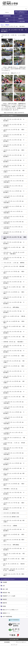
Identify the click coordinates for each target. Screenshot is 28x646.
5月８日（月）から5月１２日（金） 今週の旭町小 (13, 559)
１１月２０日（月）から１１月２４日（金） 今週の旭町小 (14, 423)
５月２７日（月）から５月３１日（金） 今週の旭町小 (13, 297)
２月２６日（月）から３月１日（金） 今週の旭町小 (13, 361)
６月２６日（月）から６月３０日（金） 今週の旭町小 (13, 508)
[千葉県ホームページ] (14, 636)
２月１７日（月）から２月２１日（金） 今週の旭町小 (13, 140)
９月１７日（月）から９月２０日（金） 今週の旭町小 (13, 243)
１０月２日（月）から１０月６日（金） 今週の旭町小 (13, 464)
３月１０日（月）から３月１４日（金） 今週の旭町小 (13, 125)
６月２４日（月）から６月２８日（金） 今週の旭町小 (13, 277)
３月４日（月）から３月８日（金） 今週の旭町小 (13, 356)
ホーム (7, 12)
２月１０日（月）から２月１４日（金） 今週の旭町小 (13, 145)
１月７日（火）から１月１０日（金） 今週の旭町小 (13, 171)
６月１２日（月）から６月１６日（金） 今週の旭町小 (13, 530)
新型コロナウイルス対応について (10, 609)
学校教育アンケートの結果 (9, 596)
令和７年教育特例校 (7, 616)
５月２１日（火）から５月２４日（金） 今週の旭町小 (13, 303)
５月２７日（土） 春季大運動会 (11, 544)
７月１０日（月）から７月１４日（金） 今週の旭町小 (13, 498)
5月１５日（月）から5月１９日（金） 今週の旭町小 (13, 554)
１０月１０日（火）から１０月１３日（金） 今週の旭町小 (14, 458)
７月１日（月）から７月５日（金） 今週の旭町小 (13, 272)
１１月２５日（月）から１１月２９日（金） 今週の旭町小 (14, 196)
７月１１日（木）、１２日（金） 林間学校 (13, 262)
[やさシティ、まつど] (14, 631)
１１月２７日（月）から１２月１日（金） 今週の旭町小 (13, 418)
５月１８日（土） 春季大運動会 (11, 307)
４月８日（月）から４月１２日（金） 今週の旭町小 (13, 337)
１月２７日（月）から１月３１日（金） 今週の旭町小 (13, 156)
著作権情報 (7, 642)
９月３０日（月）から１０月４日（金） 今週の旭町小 (13, 232)
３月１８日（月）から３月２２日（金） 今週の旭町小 (13, 346)
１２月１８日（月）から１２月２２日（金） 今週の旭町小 (14, 402)
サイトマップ (14, 644)
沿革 (4, 585)
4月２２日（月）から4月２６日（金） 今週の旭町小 (13, 327)
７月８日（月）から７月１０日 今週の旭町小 (13, 267)
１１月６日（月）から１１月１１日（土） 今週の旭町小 (13, 433)
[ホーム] (14, 3)
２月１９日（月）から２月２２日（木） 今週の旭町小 (13, 372)
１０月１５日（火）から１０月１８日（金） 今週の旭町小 (14, 222)
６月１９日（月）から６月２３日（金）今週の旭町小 (13, 521)
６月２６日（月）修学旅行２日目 (11, 513)
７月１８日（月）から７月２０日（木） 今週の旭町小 (13, 493)
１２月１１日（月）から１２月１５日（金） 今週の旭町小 (14, 407)
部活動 (4, 606)
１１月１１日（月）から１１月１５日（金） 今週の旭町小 (14, 202)
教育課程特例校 (7, 15)
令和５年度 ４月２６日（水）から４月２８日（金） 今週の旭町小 (13, 569)
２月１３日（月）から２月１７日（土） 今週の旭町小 (13, 377)
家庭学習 (5, 602)
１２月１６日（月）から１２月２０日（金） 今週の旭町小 (14, 181)
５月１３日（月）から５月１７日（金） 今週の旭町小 (13, 311)
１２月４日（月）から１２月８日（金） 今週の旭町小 (13, 412)
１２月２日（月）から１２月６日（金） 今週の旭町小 (13, 191)
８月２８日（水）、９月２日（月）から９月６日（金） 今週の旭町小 (13, 253)
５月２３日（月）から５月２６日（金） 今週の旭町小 (13, 549)
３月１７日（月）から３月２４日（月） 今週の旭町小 (13, 120)
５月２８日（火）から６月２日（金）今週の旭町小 (13, 540)
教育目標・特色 (6, 592)
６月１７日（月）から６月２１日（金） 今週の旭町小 (13, 282)
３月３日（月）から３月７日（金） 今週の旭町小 (13, 130)
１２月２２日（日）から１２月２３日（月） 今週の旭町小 (14, 176)
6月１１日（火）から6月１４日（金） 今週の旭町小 (13, 287)
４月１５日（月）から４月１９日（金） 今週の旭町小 (13, 332)
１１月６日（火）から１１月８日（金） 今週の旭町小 (13, 207)
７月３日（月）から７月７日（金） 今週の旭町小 (13, 503)
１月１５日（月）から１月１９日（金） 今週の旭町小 (13, 392)
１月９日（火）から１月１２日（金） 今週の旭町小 (13, 397)
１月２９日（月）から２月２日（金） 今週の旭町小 (13, 382)
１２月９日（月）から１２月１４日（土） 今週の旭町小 (13, 186)
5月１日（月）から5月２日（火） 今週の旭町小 (13, 564)
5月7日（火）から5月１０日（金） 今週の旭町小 (14, 317)
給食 (7, 18)
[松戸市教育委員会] (14, 621)
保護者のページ (6, 613)
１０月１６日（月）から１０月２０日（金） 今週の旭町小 (14, 453)
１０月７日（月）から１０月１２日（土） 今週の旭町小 (13, 227)
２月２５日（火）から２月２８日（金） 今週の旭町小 (13, 135)
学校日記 (7, 21)
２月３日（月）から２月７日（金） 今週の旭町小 (13, 150)
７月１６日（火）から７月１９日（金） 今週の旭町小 (13, 258)
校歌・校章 (5, 589)
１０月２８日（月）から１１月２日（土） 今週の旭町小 (13, 212)
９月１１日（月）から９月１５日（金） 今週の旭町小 (13, 479)
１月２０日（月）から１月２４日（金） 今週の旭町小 (13, 161)
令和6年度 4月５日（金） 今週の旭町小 (13, 341)
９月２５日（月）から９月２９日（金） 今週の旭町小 (13, 469)
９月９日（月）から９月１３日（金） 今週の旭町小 (13, 248)
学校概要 (5, 582)
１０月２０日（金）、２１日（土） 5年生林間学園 (14, 443)
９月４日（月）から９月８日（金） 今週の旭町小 (13, 484)
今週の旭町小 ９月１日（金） (10, 488)
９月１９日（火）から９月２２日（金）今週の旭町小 (13, 474)
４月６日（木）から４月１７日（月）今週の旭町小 (13, 574)
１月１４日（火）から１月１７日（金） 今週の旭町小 (13, 166)
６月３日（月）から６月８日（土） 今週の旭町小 (13, 292)
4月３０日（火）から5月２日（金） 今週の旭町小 (13, 322)
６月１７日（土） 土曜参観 (10, 525)
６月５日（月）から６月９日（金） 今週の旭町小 (13, 535)
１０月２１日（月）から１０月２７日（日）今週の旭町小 (13, 217)
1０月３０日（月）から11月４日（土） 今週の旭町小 (14, 438)
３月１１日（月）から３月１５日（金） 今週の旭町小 (13, 351)
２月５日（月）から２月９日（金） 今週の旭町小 (13, 366)
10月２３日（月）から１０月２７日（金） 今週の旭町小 (13, 448)
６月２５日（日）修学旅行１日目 (11, 516)
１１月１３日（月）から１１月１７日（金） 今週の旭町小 (14, 428)
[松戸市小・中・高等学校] (14, 626)
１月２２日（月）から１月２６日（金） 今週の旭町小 (13, 387)
